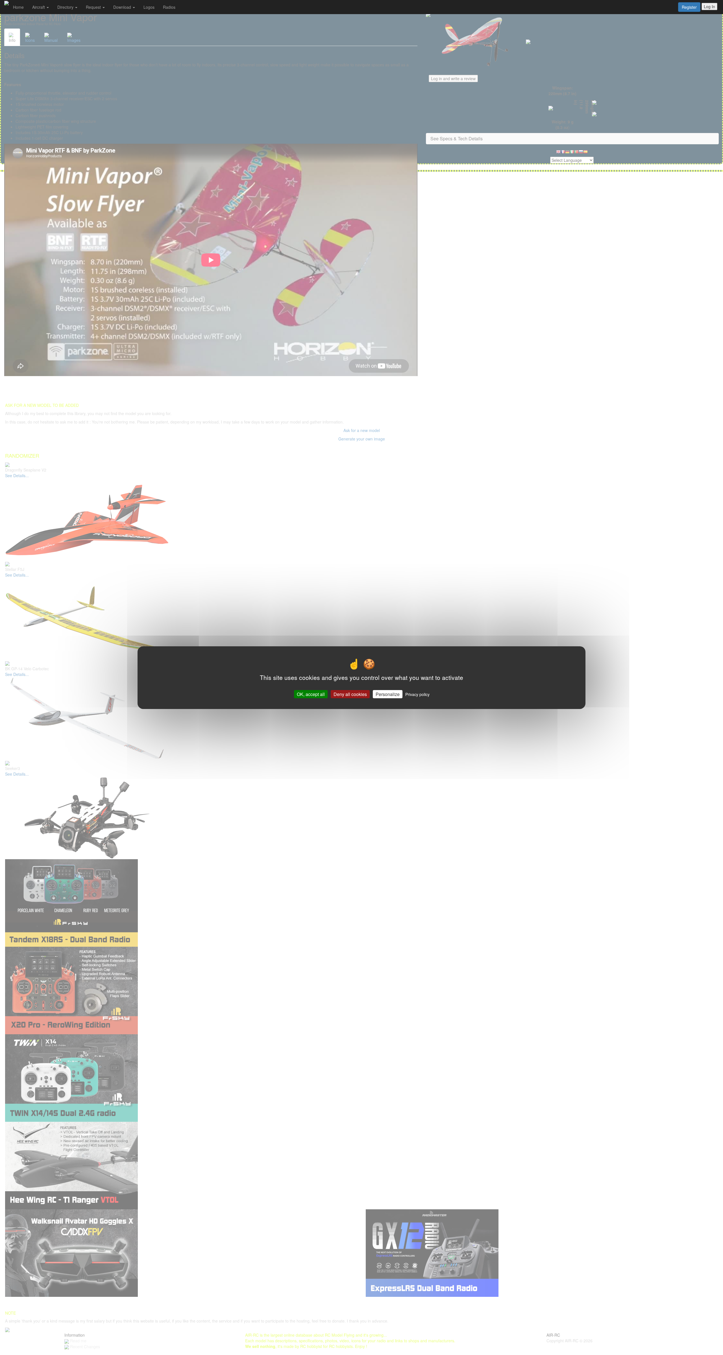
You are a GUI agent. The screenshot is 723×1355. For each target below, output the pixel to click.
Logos (148, 7)
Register (689, 7)
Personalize (388, 694)
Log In (709, 6)
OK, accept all (311, 694)
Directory (66, 7)
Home (18, 7)
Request (94, 7)
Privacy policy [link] (417, 694)
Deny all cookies (350, 694)
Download (122, 7)
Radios (169, 7)
